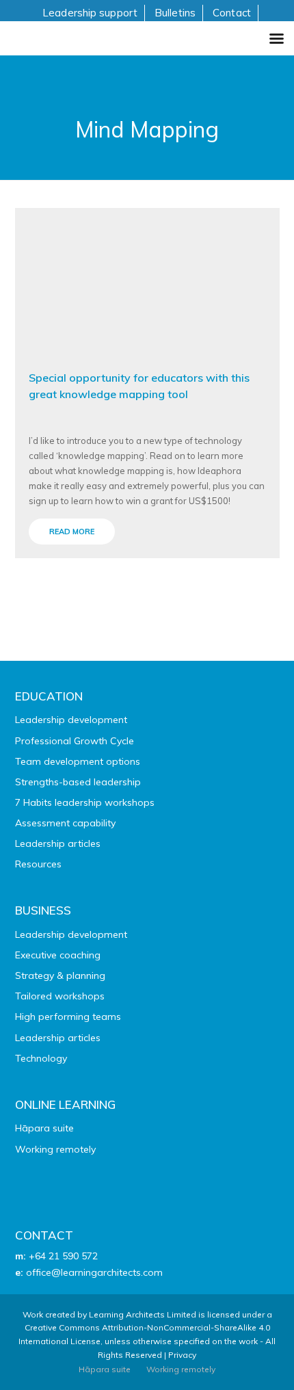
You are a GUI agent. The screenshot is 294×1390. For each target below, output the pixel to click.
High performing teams (68, 1016)
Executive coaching (58, 955)
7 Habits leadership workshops (85, 802)
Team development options (77, 761)
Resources (38, 864)
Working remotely (55, 1149)
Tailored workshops (60, 996)
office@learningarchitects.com (94, 1272)
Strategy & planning (60, 975)
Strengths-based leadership (78, 782)
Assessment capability (65, 823)
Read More (71, 531)
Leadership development (71, 719)
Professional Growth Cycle (74, 741)
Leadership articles (58, 843)
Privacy (182, 1355)
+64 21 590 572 (63, 1256)
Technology (41, 1058)
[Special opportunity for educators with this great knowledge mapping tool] (147, 280)
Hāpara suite (44, 1128)
